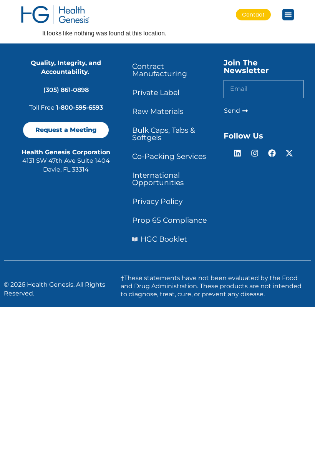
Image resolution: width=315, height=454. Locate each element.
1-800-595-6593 (79, 107)
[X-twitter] (289, 153)
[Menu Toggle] (288, 14)
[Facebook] (272, 153)
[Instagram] (254, 153)
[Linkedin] (237, 153)
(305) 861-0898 (66, 89)
